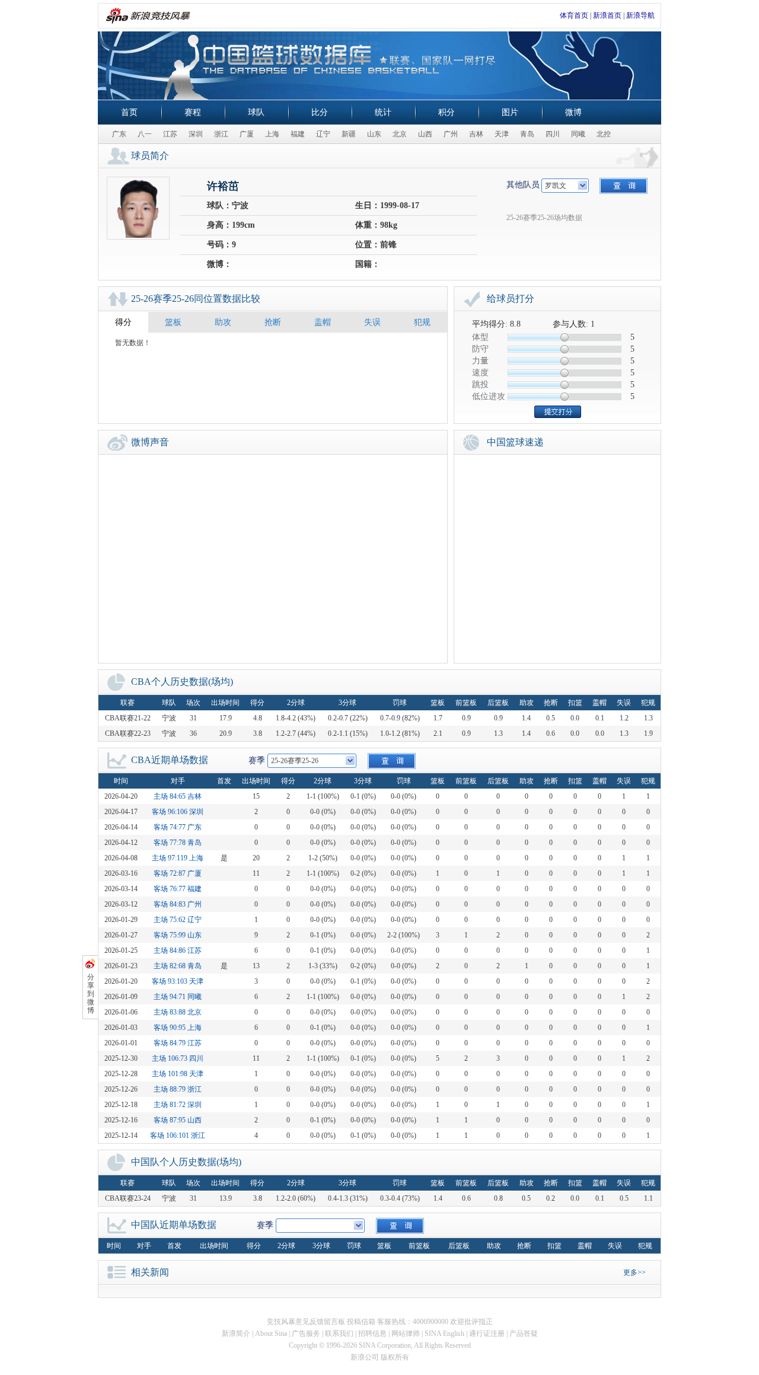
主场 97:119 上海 (177, 858)
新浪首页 (607, 15)
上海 (272, 134)
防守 (480, 348)
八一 (145, 134)
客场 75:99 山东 (178, 935)
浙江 (221, 134)
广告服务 (306, 1333)
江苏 (170, 134)
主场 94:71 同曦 (178, 997)
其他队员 (523, 184)
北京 (400, 134)
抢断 (272, 322)
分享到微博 (90, 993)
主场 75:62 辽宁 (178, 919)
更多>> (634, 1272)
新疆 (349, 134)
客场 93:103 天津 (177, 981)
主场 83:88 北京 (178, 1012)
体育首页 (574, 15)
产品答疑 (523, 1333)
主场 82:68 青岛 (178, 966)
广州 (451, 134)
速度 (480, 372)
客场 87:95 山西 (178, 1120)
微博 (573, 112)
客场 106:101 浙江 (177, 1135)
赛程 (192, 112)
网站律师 (405, 1333)
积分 (446, 112)
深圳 (196, 134)
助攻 (223, 322)
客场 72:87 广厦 (178, 873)
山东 (374, 134)
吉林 (476, 134)
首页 (129, 112)
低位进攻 (488, 396)
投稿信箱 (361, 1321)
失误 (372, 322)
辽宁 (323, 134)
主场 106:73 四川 (177, 1058)
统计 (383, 112)
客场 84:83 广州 (178, 904)
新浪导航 (640, 15)
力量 (480, 360)
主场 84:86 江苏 (178, 950)
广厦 (247, 134)
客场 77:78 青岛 (178, 842)
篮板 (173, 322)
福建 (298, 134)
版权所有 (395, 1357)
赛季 (256, 760)
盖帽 (322, 322)
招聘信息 (372, 1333)
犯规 (422, 322)
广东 (119, 134)
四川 (553, 134)
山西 (425, 134)
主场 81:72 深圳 (178, 1104)
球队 (256, 112)
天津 (502, 134)
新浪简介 (236, 1333)
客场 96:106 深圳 (177, 812)
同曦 (578, 134)
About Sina (271, 1333)
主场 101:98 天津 (177, 1074)
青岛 (527, 134)
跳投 (480, 384)
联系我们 (339, 1333)
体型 (480, 337)
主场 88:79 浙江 (178, 1089)
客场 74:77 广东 (178, 827)
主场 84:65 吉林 (178, 796)
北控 (604, 134)
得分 (123, 322)
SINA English (444, 1333)
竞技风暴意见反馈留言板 (306, 1321)
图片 (510, 112)
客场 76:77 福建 (178, 889)
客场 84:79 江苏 (178, 1043)
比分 (319, 112)
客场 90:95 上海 (178, 1027)
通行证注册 (487, 1333)
